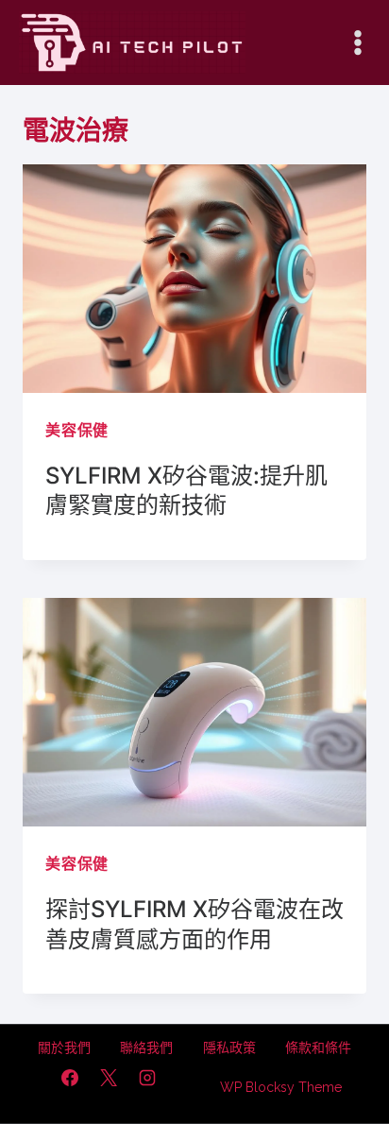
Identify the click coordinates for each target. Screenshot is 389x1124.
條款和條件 (318, 1047)
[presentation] (194, 279)
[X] (109, 1078)
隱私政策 (229, 1047)
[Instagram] (147, 1078)
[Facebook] (70, 1078)
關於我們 (64, 1047)
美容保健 (77, 430)
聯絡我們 (146, 1047)
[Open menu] (357, 42)
